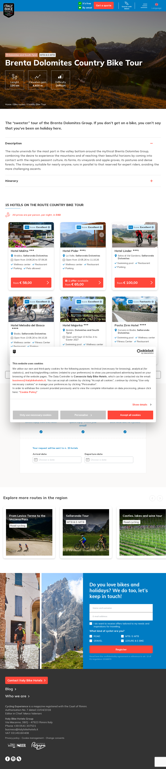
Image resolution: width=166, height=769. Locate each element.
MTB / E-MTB (132, 636)
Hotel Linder (127, 251)
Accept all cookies (130, 414)
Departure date (93, 454)
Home (8, 104)
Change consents (55, 737)
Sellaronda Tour (77, 519)
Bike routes (19, 104)
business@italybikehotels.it (21, 729)
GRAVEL (98, 640)
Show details (139, 404)
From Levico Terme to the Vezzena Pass (27, 520)
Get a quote (103, 5)
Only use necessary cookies (35, 414)
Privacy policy (12, 737)
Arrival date (40, 454)
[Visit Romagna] (38, 745)
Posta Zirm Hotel (127, 325)
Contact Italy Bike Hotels (24, 680)
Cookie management (33, 737)
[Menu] (144, 5)
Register (121, 649)
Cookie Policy (28, 392)
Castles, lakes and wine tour (142, 519)
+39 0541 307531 (25, 725)
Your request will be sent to (55, 448)
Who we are (15, 696)
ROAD (97, 636)
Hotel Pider (74, 251)
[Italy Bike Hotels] (8, 10)
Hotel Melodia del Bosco (28, 325)
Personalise (81, 414)
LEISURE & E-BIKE (134, 640)
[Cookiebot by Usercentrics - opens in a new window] (139, 351)
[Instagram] (13, 758)
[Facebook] (7, 758)
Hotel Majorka (73, 325)
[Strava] (19, 758)
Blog (9, 689)
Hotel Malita (19, 251)
